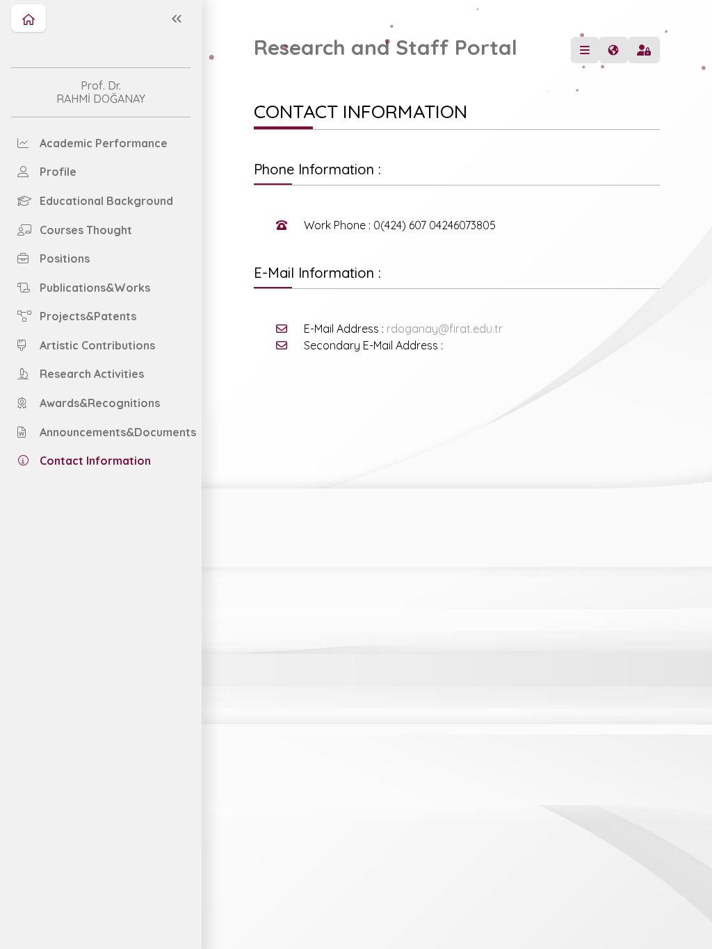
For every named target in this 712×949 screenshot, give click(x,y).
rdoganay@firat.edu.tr (445, 329)
